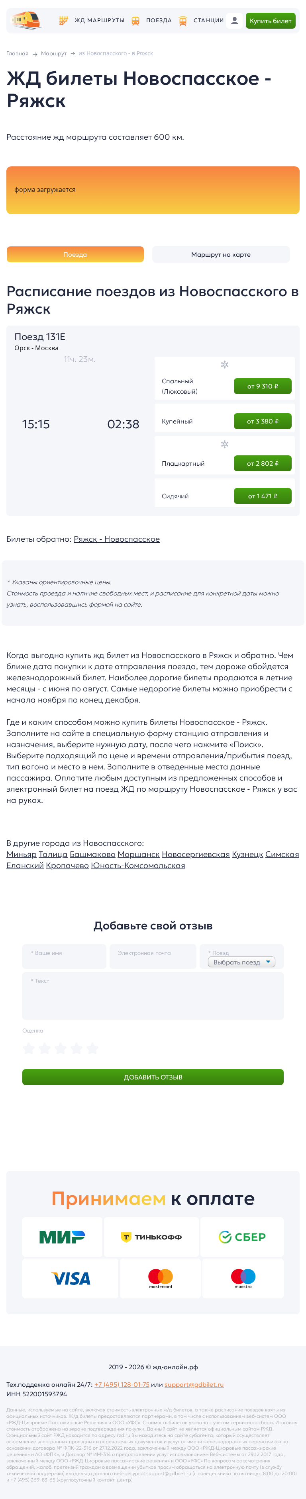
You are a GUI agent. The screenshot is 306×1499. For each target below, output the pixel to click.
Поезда (159, 20)
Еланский (25, 865)
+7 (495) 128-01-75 (121, 1384)
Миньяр (21, 854)
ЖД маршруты (100, 20)
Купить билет (271, 21)
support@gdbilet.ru (194, 1384)
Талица (53, 854)
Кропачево (67, 865)
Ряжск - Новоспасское (117, 539)
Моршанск (139, 854)
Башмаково (93, 854)
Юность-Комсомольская (138, 865)
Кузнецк (247, 854)
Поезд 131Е (40, 337)
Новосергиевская (196, 854)
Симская (282, 854)
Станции (209, 20)
